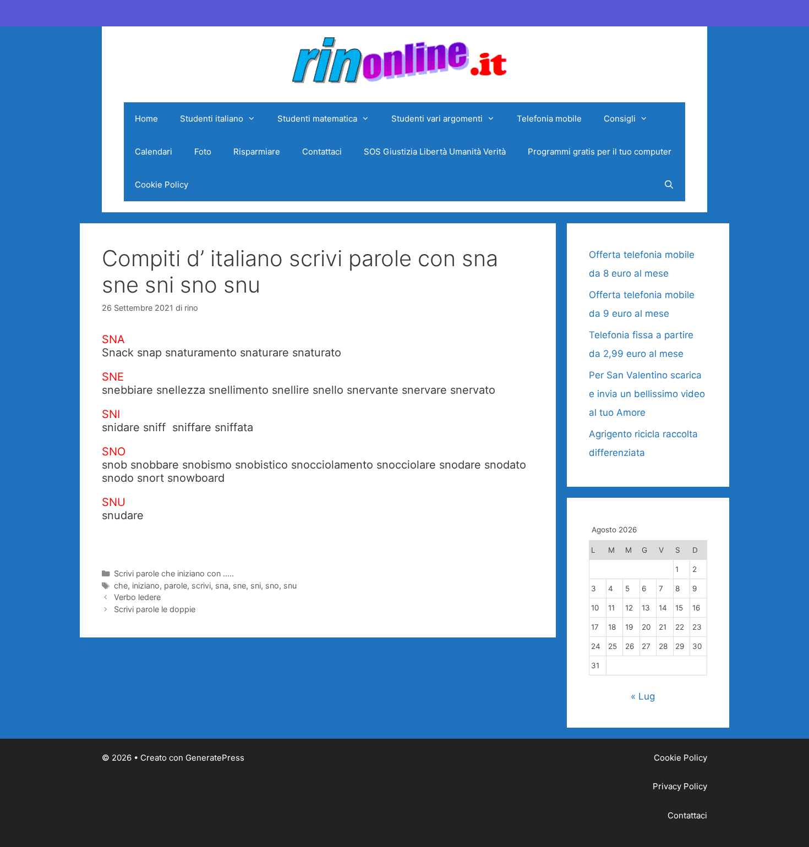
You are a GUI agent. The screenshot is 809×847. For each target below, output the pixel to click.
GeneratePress (214, 757)
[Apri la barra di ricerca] (669, 184)
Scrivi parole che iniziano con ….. (174, 573)
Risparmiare (256, 151)
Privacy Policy (680, 786)
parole (175, 585)
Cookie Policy (161, 184)
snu (290, 585)
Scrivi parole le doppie (154, 609)
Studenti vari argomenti (437, 118)
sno (272, 585)
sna (221, 585)
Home (146, 118)
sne (239, 585)
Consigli (620, 118)
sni (255, 585)
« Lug (643, 696)
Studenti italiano (211, 118)
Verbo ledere (137, 597)
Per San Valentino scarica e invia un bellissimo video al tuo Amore (647, 394)
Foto (202, 151)
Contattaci (322, 151)
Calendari (153, 151)
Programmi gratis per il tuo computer (599, 151)
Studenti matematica (317, 118)
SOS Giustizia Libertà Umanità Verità (435, 151)
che (121, 585)
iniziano (146, 585)
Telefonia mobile (549, 118)
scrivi (201, 585)
